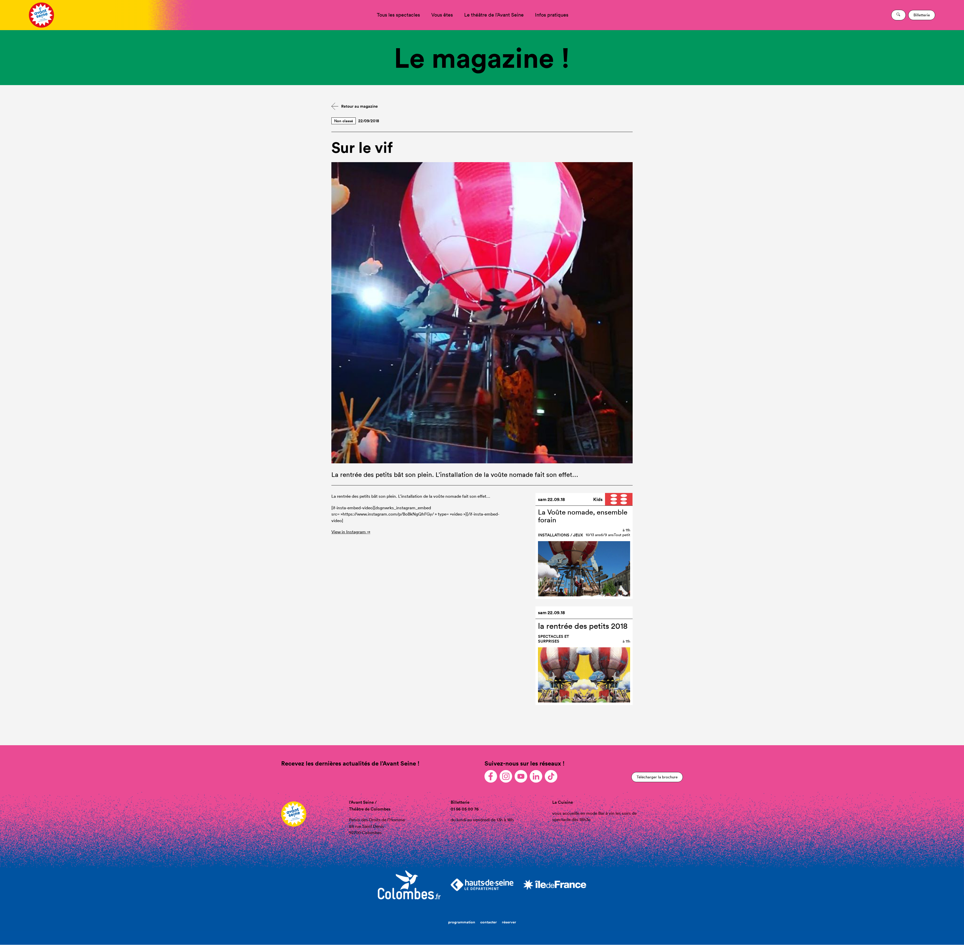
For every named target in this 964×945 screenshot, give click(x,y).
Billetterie (922, 15)
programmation (461, 922)
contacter (488, 922)
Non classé (343, 120)
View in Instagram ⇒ (350, 531)
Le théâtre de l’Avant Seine (494, 15)
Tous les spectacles (398, 15)
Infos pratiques (551, 15)
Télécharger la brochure (657, 777)
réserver (509, 922)
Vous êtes (442, 15)
